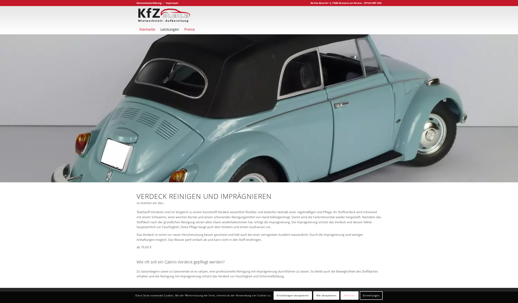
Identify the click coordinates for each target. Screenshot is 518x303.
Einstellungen (371, 295)
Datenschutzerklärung (149, 2)
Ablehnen (350, 295)
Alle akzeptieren (326, 295)
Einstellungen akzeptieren (293, 295)
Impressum (172, 2)
